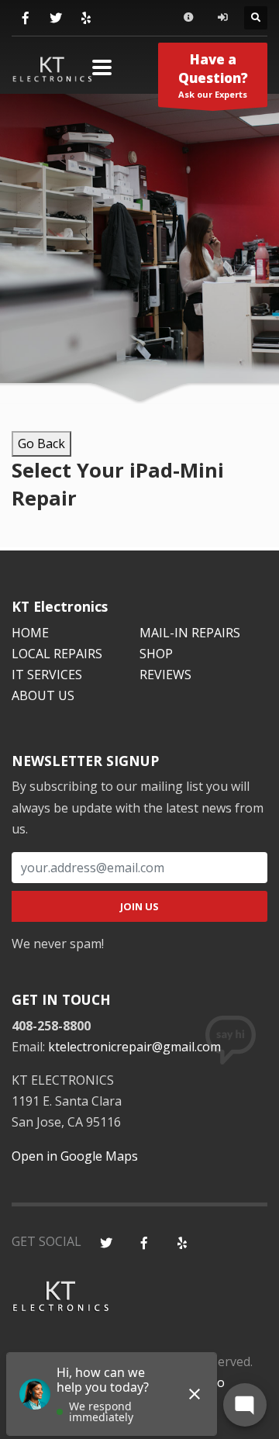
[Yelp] (85, 18)
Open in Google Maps (75, 1156)
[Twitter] (55, 18)
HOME (30, 632)
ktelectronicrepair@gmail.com (134, 1046)
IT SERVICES (47, 674)
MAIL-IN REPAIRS (190, 632)
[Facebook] (25, 18)
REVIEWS (165, 674)
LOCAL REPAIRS (57, 653)
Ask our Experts (213, 75)
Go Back (41, 443)
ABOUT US (43, 695)
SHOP (156, 653)
